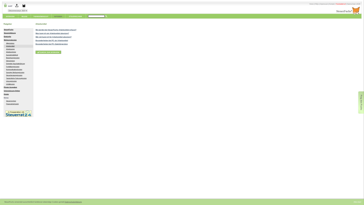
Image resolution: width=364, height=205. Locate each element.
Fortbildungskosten (12, 66)
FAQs (317, 4)
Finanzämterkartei (12, 104)
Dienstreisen (10, 61)
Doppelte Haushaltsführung (15, 63)
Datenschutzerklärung (73, 202)
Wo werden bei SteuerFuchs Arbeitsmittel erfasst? (56, 30)
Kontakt (331, 4)
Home (311, 4)
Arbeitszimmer (11, 52)
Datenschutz (351, 4)
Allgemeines (10, 43)
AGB (358, 4)
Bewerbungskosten (12, 58)
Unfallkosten (10, 84)
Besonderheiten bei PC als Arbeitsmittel (52, 41)
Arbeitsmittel (10, 46)
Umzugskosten (11, 81)
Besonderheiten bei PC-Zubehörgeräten (52, 44)
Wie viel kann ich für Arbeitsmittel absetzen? (54, 37)
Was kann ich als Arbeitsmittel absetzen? (52, 33)
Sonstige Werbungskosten (15, 72)
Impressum (324, 4)
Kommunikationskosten (14, 69)
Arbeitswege (10, 49)
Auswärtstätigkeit (12, 55)
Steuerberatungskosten (14, 75)
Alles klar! (357, 202)
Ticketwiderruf (341, 4)
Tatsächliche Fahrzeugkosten (16, 78)
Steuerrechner (11, 101)
